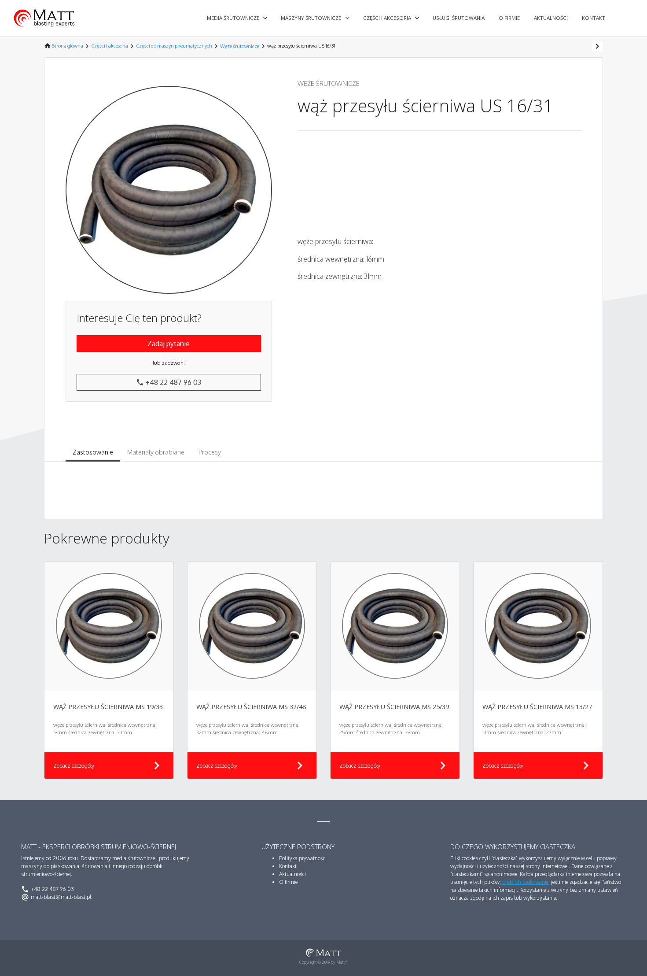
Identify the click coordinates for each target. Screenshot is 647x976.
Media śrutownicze (233, 18)
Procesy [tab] (210, 452)
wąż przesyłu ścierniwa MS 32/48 (251, 706)
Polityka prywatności (303, 858)
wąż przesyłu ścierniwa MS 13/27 (537, 706)
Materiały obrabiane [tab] (155, 452)
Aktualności (551, 18)
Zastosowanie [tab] (93, 452)
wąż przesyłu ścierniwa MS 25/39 (394, 706)
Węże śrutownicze (239, 46)
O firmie (509, 18)
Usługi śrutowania (459, 18)
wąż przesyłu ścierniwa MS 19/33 (108, 706)
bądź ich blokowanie (525, 882)
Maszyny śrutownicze (311, 18)
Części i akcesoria (387, 18)
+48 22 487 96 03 (168, 382)
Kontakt (593, 18)
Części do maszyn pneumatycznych (174, 46)
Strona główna (67, 46)
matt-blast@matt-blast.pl (56, 897)
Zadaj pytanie (168, 343)
